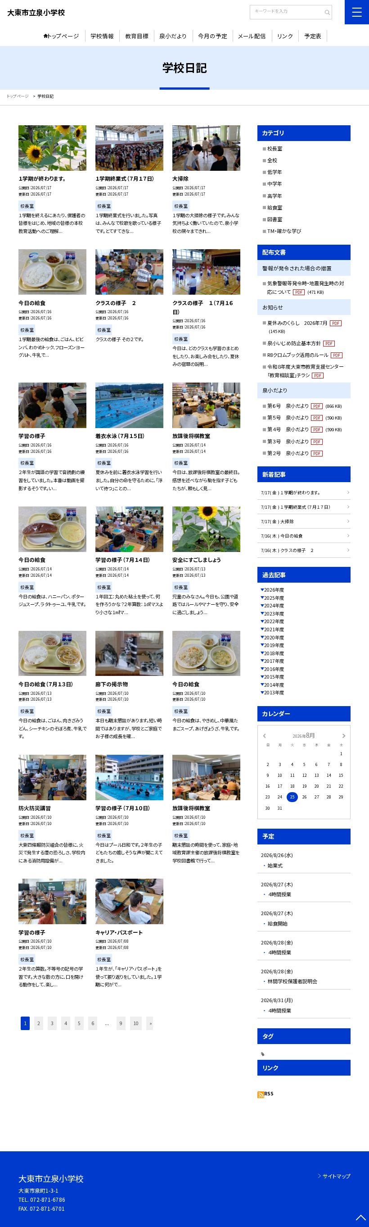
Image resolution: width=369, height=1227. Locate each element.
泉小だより (173, 36)
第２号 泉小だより (293, 452)
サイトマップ (337, 1176)
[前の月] (264, 735)
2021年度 (274, 629)
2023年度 (274, 613)
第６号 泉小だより (304, 405)
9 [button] (121, 1023)
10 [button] (136, 1023)
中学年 (274, 183)
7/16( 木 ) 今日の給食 (282, 536)
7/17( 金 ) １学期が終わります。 (290, 492)
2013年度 (274, 692)
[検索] (324, 13)
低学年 (274, 171)
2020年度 (274, 637)
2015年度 (274, 676)
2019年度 (274, 645)
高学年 (274, 195)
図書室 (274, 219)
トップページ (63, 36)
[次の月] (343, 735)
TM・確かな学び (284, 230)
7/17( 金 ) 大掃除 (277, 521)
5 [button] (79, 1023)
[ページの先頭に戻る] (360, 1218)
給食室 (274, 207)
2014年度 (274, 684)
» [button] (150, 1023)
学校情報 (102, 36)
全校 (272, 160)
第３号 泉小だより (293, 441)
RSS (269, 1093)
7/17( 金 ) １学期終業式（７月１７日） (296, 507)
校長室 (274, 148)
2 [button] (38, 1023)
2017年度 (274, 660)
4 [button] (65, 1023)
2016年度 (274, 669)
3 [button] (52, 1023)
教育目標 (136, 36)
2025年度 (274, 597)
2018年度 (274, 653)
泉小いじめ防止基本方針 (300, 343)
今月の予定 (212, 36)
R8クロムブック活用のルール (303, 354)
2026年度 (274, 589)
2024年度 (274, 605)
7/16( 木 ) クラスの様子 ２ (287, 550)
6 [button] (92, 1023)
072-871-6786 (47, 1199)
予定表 (313, 36)
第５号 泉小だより (304, 417)
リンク (285, 36)
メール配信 (252, 36)
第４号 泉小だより (304, 429)
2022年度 (274, 621)
